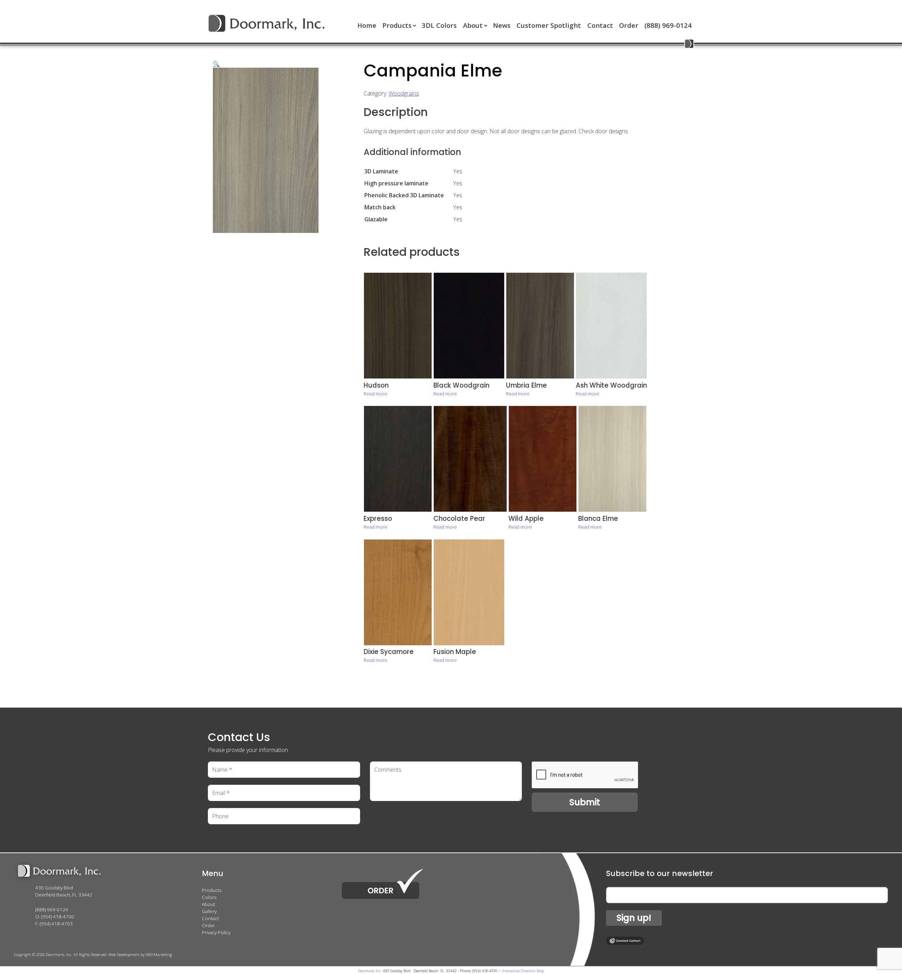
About (473, 25)
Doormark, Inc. (369, 970)
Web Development (124, 954)
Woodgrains (404, 93)
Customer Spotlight (549, 25)
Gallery (209, 911)
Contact (600, 25)
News (502, 25)
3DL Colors (439, 25)
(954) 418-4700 (57, 916)
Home (366, 25)
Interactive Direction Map (523, 970)
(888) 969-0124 (668, 25)
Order (628, 25)
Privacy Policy (216, 932)
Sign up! (634, 918)
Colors (209, 897)
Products (397, 25)
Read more (375, 393)
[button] (216, 64)
